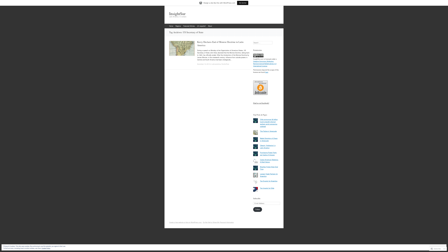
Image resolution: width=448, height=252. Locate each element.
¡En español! (201, 26)
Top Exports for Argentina (268, 181)
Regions (178, 26)
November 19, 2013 (203, 64)
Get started (242, 3)
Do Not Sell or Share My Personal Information (218, 222)
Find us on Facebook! (261, 103)
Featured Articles (189, 26)
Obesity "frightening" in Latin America (268, 146)
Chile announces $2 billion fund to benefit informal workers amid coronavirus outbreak (269, 123)
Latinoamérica (216, 64)
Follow (257, 209)
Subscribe (256, 198)
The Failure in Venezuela (268, 131)
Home (171, 26)
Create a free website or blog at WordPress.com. (185, 222)
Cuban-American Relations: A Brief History (269, 161)
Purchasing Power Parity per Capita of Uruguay (268, 153)
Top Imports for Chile (267, 188)
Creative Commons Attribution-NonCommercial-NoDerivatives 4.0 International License (264, 63)
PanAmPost (225, 64)
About (210, 26)
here (266, 72)
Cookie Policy (46, 248)
